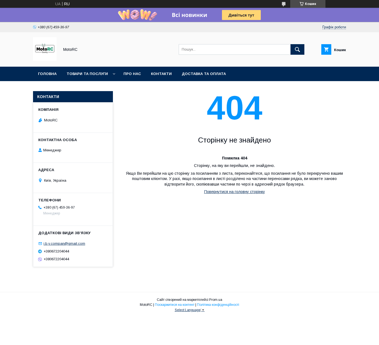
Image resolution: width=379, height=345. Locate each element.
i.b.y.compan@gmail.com (64, 243)
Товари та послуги (87, 74)
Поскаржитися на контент (174, 305)
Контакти (161, 74)
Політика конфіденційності (218, 305)
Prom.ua (215, 300)
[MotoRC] (45, 59)
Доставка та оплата (204, 74)
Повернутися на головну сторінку (234, 191)
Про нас (132, 74)
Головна (47, 74)
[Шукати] (297, 49)
